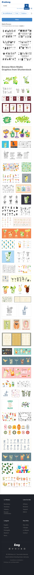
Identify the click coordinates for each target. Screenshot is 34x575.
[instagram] (18, 549)
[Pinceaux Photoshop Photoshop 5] (9, 56)
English (6, 525)
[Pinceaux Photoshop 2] (24, 34)
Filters (17, 19)
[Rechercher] (27, 5)
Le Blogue (26, 530)
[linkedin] (24, 549)
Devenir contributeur (7, 512)
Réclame (25, 506)
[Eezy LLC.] (17, 545)
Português (7, 530)
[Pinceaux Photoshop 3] (9, 45)
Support (25, 509)
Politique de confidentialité (11, 562)
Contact (25, 533)
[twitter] (12, 549)
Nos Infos (26, 525)
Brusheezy (7, 504)
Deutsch (6, 533)
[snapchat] (21, 549)
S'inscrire (26, 8)
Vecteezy (6, 506)
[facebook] (9, 549)
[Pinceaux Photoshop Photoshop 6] (24, 56)
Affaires (25, 504)
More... (6, 535)
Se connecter (20, 8)
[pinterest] (15, 549)
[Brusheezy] (6, 2)
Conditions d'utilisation (16, 560)
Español (6, 527)
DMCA (25, 512)
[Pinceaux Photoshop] (9, 34)
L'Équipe (25, 527)
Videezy (6, 509)
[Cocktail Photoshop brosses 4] (24, 45)
